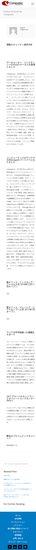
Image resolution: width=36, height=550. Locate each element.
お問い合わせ (18, 538)
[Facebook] (10, 547)
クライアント (18, 532)
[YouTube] (25, 547)
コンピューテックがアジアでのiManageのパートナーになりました (21, 159)
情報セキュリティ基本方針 (19, 44)
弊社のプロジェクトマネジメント (21, 436)
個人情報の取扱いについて (18, 528)
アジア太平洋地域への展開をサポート (21, 333)
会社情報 (18, 518)
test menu (7, 475)
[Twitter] (20, 547)
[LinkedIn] (15, 547)
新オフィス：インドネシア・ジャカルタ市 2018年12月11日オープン (21, 284)
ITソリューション (18, 522)
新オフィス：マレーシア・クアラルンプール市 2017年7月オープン (21, 309)
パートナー (18, 525)
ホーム (18, 515)
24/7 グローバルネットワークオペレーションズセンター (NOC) (21, 398)
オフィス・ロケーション (18, 541)
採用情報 (18, 535)
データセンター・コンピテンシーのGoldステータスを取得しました (21, 64)
